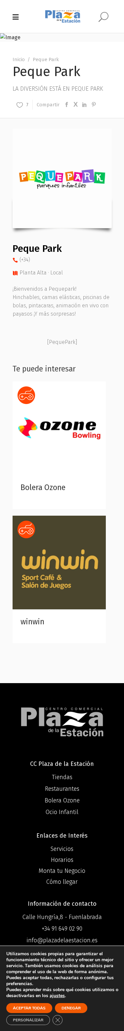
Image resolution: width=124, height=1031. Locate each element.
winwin (32, 621)
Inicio (19, 59)
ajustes (57, 996)
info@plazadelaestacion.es (62, 940)
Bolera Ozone (43, 487)
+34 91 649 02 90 (62, 928)
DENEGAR (71, 1008)
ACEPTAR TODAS (29, 1008)
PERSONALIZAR (28, 1020)
